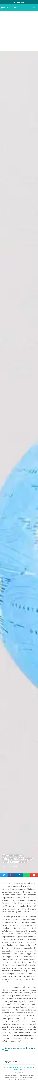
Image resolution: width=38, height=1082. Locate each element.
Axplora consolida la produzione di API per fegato (19, 1068)
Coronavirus (10, 1048)
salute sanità (22, 1048)
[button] (4, 875)
